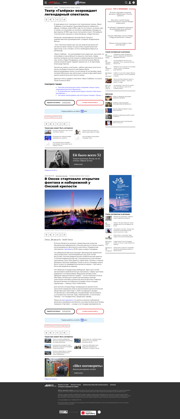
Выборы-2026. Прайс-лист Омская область (95, 384)
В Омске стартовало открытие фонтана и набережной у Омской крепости (120, 14)
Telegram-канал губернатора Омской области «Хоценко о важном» (64, 230)
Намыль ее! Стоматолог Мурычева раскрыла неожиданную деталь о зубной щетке (123, 249)
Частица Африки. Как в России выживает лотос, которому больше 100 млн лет (123, 62)
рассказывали (67, 300)
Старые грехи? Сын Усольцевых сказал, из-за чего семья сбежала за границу (123, 243)
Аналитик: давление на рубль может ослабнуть (123, 115)
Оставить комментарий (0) (90, 102)
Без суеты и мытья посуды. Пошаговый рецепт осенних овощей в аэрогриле (120, 21)
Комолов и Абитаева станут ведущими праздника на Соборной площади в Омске (90, 346)
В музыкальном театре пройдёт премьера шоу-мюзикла (62, 137)
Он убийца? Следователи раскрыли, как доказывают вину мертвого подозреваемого (120, 29)
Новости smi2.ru (51, 170)
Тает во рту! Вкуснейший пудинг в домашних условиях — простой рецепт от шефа (123, 80)
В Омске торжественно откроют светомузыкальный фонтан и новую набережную (62, 352)
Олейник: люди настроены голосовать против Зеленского (122, 103)
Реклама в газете (76, 384)
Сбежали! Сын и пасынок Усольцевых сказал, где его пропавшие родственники (124, 68)
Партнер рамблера (74, 412)
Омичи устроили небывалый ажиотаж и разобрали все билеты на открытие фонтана (62, 340)
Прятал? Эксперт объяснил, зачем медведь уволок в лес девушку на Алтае (123, 224)
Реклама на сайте (63, 384)
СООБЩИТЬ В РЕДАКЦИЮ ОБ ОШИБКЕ (68, 386)
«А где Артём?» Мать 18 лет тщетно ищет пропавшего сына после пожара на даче (123, 87)
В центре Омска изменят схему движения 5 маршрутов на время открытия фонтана (62, 346)
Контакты (113, 384)
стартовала (67, 249)
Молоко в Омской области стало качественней (120, 44)
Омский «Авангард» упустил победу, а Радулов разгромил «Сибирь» (120, 36)
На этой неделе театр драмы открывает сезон (90, 137)
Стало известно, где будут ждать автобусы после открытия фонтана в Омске (92, 340)
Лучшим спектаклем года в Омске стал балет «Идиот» (63, 131)
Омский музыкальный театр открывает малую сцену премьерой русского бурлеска (77, 88)
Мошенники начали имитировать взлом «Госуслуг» (123, 122)
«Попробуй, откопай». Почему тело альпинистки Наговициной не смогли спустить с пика (123, 230)
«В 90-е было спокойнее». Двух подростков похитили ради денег (123, 236)
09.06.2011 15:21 (49, 7)
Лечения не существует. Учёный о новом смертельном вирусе (123, 217)
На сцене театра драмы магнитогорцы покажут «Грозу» (79, 95)
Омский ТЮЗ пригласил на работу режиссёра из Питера (90, 131)
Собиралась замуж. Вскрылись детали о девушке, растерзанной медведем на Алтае (123, 56)
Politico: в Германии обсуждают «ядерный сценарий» (122, 97)
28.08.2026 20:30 (49, 176)
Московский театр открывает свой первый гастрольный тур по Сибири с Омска (62, 144)
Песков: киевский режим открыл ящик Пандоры (122, 109)
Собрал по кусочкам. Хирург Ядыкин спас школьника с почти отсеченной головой (124, 74)
